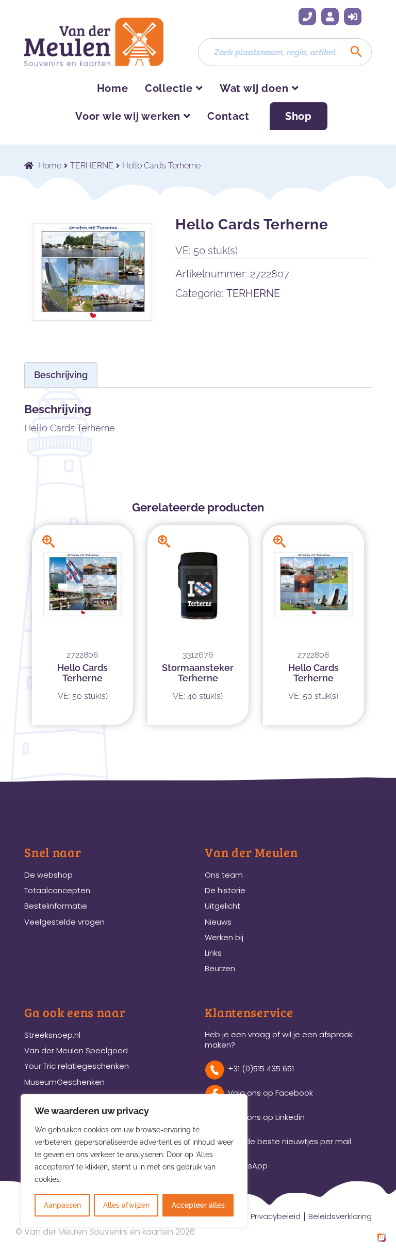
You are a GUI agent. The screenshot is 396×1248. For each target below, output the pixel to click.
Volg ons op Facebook (270, 1092)
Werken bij (224, 937)
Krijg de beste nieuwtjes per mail (289, 1141)
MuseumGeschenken (64, 1082)
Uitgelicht (222, 905)
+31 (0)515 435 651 (307, 16)
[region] (134, 1160)
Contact (228, 116)
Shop (298, 116)
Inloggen (352, 16)
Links (213, 952)
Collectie (169, 88)
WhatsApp (248, 1165)
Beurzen (220, 968)
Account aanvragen (330, 16)
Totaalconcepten (57, 890)
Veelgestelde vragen (64, 921)
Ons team (224, 874)
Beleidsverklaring (340, 1216)
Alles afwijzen (126, 1205)
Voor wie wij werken (127, 116)
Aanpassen (62, 1205)
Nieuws (218, 921)
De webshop (48, 874)
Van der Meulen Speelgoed (76, 1050)
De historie (225, 890)
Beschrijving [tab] (61, 374)
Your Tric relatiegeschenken (76, 1065)
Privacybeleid (276, 1216)
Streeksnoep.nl (52, 1034)
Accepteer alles (198, 1205)
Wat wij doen (254, 88)
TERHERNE (91, 165)
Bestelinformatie (55, 905)
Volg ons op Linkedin (266, 1117)
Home (112, 88)
